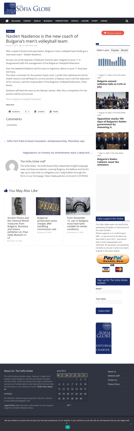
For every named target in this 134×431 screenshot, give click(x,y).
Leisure (85, 21)
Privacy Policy (113, 384)
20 (68, 394)
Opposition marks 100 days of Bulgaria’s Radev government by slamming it (112, 123)
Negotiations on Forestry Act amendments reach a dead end (57, 152)
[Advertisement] (113, 193)
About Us (112, 371)
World (37, 21)
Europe (27, 21)
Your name (101, 299)
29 (77, 398)
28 (72, 398)
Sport (95, 21)
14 (72, 389)
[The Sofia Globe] (7, 21)
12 (64, 389)
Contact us (112, 380)
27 (68, 398)
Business (48, 21)
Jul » (69, 405)
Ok (67, 427)
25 (59, 398)
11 (59, 389)
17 (85, 389)
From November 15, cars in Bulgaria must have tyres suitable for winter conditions (77, 223)
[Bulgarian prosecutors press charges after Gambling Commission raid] (48, 198)
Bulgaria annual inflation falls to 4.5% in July (111, 84)
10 (85, 384)
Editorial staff (113, 375)
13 (68, 389)
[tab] (103, 50)
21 (72, 394)
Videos (104, 21)
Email (99, 288)
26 (64, 398)
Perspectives (61, 21)
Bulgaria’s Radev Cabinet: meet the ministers (108, 161)
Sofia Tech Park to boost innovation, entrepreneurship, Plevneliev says (44, 141)
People (74, 21)
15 (77, 389)
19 (64, 394)
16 (81, 389)
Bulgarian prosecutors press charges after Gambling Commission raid (47, 223)
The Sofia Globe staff (29, 45)
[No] (130, 424)
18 (59, 394)
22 (77, 394)
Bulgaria (16, 21)
